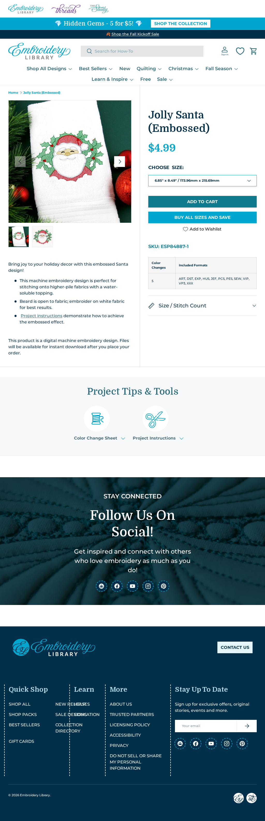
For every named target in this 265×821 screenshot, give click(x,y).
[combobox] (142, 51)
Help (80, 704)
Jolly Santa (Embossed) (41, 92)
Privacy (119, 745)
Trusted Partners (132, 714)
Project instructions (41, 315)
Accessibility (125, 735)
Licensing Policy (130, 724)
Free (145, 79)
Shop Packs (23, 714)
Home (13, 92)
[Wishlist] (240, 51)
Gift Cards (21, 741)
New (124, 68)
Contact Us (235, 647)
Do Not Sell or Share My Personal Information (136, 762)
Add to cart (202, 201)
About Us (121, 704)
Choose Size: (166, 167)
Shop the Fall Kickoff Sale (135, 34)
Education (87, 714)
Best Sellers (24, 724)
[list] (70, 161)
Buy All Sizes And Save (202, 217)
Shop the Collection (180, 23)
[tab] (99, 423)
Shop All (20, 704)
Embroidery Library (35, 795)
